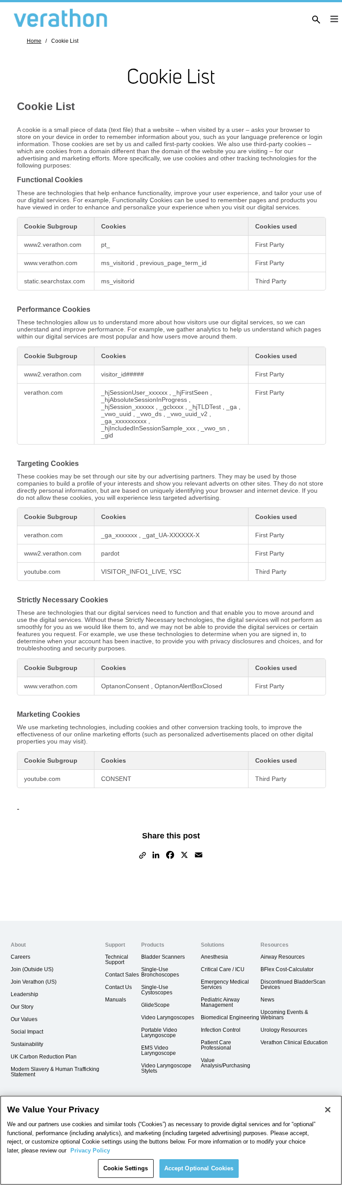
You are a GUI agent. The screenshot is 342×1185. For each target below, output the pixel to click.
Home (34, 41)
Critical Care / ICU (222, 969)
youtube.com (42, 571)
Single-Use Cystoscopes (156, 990)
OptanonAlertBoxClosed (188, 686)
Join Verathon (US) (34, 982)
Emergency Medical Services (225, 984)
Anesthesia (214, 957)
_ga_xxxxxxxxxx (124, 421)
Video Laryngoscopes (167, 1017)
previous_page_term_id (173, 262)
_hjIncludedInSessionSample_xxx (149, 428)
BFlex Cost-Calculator (287, 969)
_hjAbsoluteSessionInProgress (145, 399)
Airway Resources (283, 957)
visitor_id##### (122, 374)
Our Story (22, 1006)
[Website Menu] (334, 20)
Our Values (24, 1019)
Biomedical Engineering (230, 1017)
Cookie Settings (125, 1168)
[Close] (328, 1110)
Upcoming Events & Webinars (284, 1014)
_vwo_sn (214, 428)
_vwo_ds (150, 413)
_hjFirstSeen (191, 392)
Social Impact (27, 1031)
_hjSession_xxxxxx (128, 406)
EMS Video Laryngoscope (158, 1050)
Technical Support (116, 959)
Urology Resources (284, 1030)
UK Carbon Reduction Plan (44, 1056)
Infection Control (220, 1030)
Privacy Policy (90, 1150)
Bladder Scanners (163, 957)
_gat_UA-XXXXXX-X (171, 535)
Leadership (24, 994)
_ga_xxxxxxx (120, 535)
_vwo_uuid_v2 (188, 413)
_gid (107, 435)
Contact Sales (122, 974)
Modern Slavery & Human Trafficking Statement (55, 1071)
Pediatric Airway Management (220, 1002)
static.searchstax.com (54, 281)
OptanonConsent (126, 686)
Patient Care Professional (216, 1045)
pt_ (105, 244)
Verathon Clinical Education (294, 1042)
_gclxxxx (172, 406)
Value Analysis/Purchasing (225, 1063)
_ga (232, 406)
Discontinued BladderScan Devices (293, 984)
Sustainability (27, 1044)
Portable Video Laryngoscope (159, 1032)
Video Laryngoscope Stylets (166, 1068)
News (267, 999)
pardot (110, 553)
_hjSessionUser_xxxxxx (135, 392)
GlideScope (155, 1005)
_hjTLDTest (206, 406)
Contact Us (118, 987)
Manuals (115, 999)
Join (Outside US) (32, 969)
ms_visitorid (118, 262)
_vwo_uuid (117, 413)
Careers (20, 957)
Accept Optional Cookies (199, 1168)
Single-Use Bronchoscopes (160, 972)
